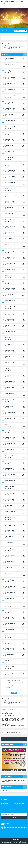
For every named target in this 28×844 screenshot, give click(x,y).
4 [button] (22, 47)
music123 (9, 59)
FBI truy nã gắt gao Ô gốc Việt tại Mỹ (14, 424)
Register (21, 6)
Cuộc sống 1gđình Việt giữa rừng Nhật (14, 71)
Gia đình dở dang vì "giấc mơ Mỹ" (13, 251)
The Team (3, 828)
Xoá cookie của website (6, 833)
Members (3, 830)
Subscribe (14, 817)
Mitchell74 (9, 525)
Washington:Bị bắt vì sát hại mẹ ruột (14, 455)
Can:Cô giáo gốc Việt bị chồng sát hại (14, 89)
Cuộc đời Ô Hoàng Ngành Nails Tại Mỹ (14, 151)
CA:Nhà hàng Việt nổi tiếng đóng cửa (14, 170)
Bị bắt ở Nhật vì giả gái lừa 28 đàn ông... (15, 443)
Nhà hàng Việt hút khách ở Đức (13, 660)
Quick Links (6, 30)
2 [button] (19, 47)
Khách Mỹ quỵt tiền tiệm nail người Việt (15, 387)
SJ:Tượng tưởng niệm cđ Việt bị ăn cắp (15, 182)
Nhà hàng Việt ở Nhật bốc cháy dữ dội (14, 244)
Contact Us (3, 826)
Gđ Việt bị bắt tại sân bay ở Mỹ (12, 213)
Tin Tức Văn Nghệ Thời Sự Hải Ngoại (12, 2)
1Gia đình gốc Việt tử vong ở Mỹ (13, 462)
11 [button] (5, 48)
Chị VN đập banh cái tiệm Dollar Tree (14, 393)
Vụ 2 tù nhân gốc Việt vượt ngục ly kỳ (14, 518)
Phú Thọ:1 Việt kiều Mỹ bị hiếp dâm (14, 77)
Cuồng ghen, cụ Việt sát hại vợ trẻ (13, 344)
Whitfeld (8, 314)
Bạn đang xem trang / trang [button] (10, 47)
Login (15, 6)
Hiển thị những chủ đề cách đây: (14, 680)
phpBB (8, 842)
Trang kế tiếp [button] (9, 48)
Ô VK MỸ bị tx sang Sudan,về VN (13, 207)
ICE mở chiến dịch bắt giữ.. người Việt (14, 598)
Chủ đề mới (6, 43)
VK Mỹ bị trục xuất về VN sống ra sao (14, 58)
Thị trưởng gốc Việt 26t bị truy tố (13, 635)
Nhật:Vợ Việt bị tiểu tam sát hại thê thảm (15, 673)
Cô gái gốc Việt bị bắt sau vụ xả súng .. (15, 666)
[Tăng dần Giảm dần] (14, 690)
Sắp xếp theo (14, 685)
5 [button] (24, 47)
